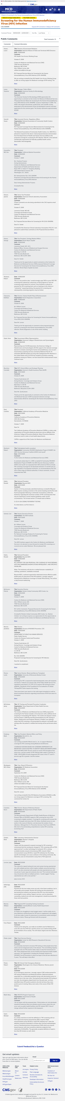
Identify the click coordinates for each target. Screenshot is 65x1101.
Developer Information (36, 1079)
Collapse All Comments (53, 26)
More (15, 83)
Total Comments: (50, 39)
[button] (47, 10)
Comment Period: (6, 33)
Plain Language (34, 1072)
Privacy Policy (34, 1069)
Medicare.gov (7, 1071)
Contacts (25, 1075)
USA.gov (50, 1081)
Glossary (25, 1077)
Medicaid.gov (6, 1073)
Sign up (55, 1060)
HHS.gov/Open (7, 1084)
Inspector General (53, 1078)
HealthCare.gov (7, 1079)
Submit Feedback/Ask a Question (30, 1046)
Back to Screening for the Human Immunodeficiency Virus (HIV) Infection (23, 15)
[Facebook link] (53, 1089)
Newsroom (18, 1078)
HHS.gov (5, 1082)
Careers (17, 1075)
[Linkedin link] (46, 1089)
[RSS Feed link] (59, 1089)
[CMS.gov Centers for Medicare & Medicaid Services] (32, 4)
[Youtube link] (49, 1089)
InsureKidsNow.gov (8, 1076)
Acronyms (26, 1069)
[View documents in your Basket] (50, 10)
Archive (25, 1072)
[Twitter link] (56, 1089)
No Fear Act (51, 1075)
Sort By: (34, 33)
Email (34, 1057)
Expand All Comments (38, 26)
